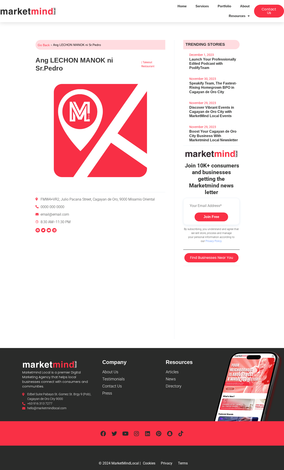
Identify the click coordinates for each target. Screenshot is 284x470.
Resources (237, 16)
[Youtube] (125, 433)
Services (202, 6)
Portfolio (224, 6)
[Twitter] (114, 433)
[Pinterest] (158, 433)
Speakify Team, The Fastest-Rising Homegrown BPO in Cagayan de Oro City (213, 87)
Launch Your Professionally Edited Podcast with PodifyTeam (212, 63)
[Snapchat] (169, 433)
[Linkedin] (54, 230)
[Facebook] (38, 230)
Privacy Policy (213, 241)
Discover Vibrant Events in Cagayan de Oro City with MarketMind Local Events (211, 112)
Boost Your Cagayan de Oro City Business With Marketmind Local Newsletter (213, 136)
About (245, 6)
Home (182, 6)
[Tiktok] (180, 433)
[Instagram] (136, 433)
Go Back (44, 45)
